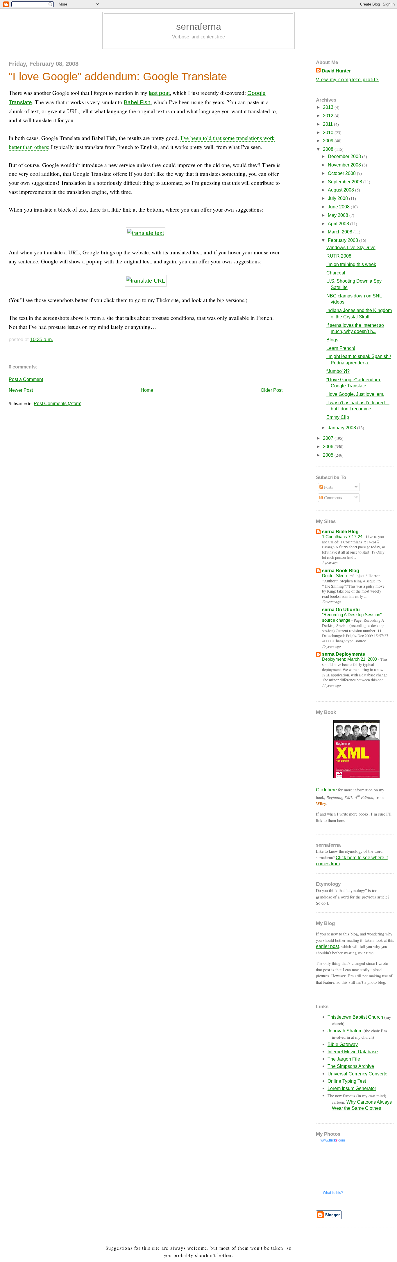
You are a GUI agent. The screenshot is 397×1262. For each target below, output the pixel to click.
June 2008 (339, 206)
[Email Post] (55, 339)
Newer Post (21, 390)
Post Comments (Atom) (57, 403)
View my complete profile (347, 79)
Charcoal (335, 272)
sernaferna (198, 26)
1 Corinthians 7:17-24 (343, 536)
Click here (326, 789)
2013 (329, 107)
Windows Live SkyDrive (350, 247)
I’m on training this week (351, 264)
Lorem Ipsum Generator (352, 1088)
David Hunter (336, 70)
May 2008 (338, 215)
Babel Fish (137, 102)
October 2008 (342, 173)
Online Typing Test (347, 1081)
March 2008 (340, 231)
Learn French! (340, 348)
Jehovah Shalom (345, 1030)
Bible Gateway (343, 1044)
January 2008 (342, 427)
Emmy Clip (337, 417)
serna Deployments (343, 654)
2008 (329, 149)
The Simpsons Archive (351, 1066)
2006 (329, 446)
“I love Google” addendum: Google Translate (118, 76)
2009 (329, 140)
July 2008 (338, 198)
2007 (329, 438)
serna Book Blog (340, 570)
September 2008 (345, 181)
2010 (329, 132)
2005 (329, 455)
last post (159, 93)
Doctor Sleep (335, 575)
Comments (332, 497)
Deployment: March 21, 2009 (350, 659)
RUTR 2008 (338, 256)
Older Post (271, 390)
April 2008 (339, 223)
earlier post (327, 946)
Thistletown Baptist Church (355, 1017)
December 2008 (345, 156)
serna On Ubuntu (341, 609)
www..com (333, 1140)
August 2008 (341, 189)
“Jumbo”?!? (338, 371)
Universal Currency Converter (358, 1073)
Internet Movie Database (353, 1051)
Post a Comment (26, 379)
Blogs (332, 339)
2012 (329, 115)
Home (147, 390)
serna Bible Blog (340, 531)
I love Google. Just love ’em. (355, 394)
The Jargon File (344, 1059)
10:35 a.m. (41, 339)
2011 (328, 124)
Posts (328, 487)
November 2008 (345, 164)
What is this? (333, 1193)
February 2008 (343, 240)
